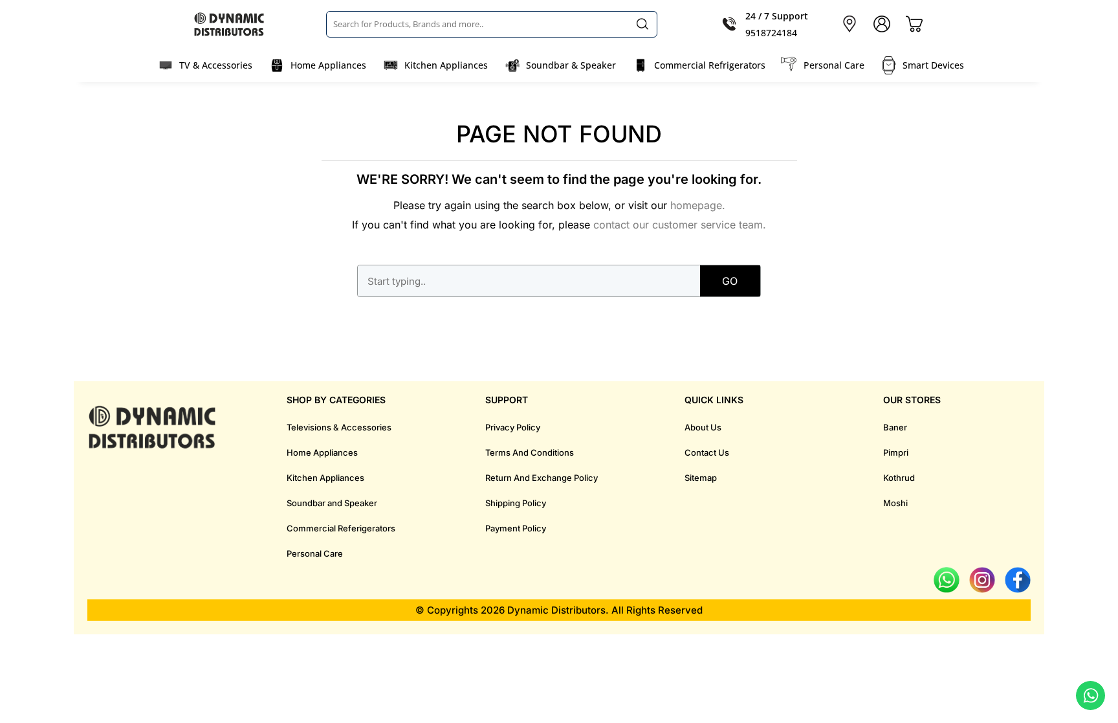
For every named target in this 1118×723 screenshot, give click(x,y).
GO (730, 280)
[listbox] (491, 24)
